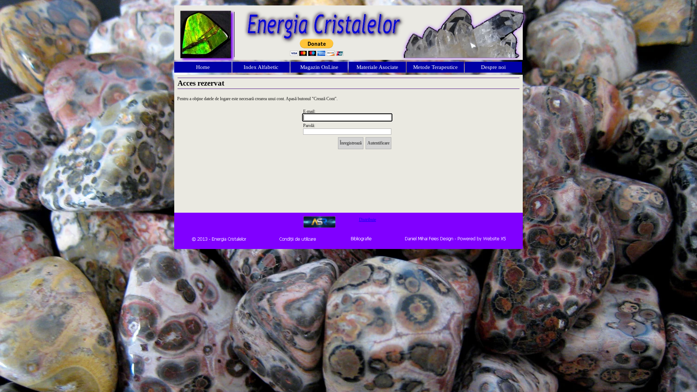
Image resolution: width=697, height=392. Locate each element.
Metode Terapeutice (435, 67)
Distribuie (367, 219)
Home (203, 67)
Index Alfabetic (261, 67)
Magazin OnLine (319, 67)
